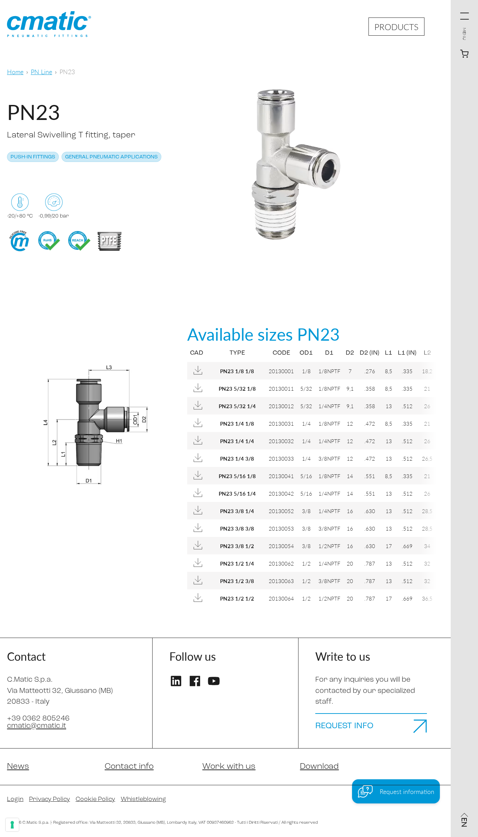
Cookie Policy (95, 799)
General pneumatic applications (111, 157)
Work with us (228, 766)
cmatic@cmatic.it (36, 726)
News (18, 766)
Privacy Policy (49, 799)
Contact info (129, 766)
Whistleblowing (143, 799)
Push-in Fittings (32, 157)
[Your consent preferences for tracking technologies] (12, 824)
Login (15, 799)
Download (319, 766)
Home (15, 71)
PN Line (41, 71)
